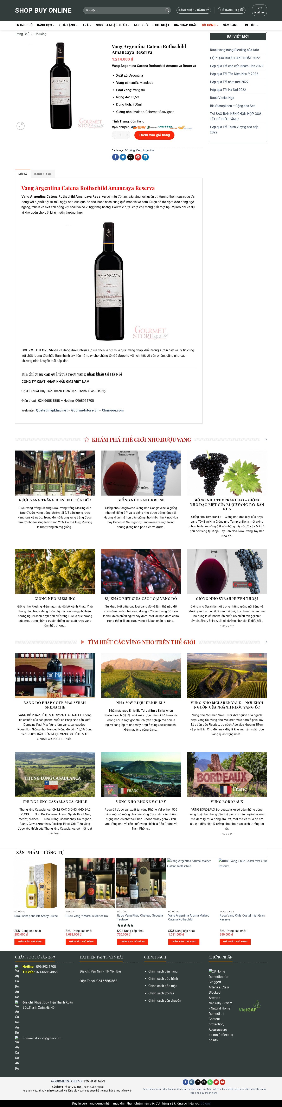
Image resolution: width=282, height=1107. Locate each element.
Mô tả (22, 174)
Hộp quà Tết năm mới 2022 (229, 82)
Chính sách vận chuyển (164, 1000)
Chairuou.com (113, 410)
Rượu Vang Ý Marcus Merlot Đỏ (87, 916)
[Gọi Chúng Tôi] (210, 1082)
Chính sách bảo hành (163, 979)
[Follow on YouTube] (222, 1082)
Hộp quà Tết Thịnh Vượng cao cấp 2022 (234, 129)
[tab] (22, 174)
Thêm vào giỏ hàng (154, 135)
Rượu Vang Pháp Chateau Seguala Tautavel (140, 917)
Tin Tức (249, 25)
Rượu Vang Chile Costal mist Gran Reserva (242, 917)
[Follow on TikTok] (198, 1082)
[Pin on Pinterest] (138, 157)
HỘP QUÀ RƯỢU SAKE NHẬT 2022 (235, 58)
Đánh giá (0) (43, 174)
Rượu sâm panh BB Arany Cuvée (36, 916)
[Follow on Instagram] (191, 1082)
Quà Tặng (67, 25)
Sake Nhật (161, 25)
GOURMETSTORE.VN (67, 1081)
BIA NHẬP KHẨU (185, 25)
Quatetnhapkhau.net (52, 410)
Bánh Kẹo (44, 25)
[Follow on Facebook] (185, 1082)
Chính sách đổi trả (161, 993)
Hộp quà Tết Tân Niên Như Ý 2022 (234, 74)
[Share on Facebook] (115, 157)
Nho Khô (141, 25)
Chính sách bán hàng (163, 971)
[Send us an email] (204, 1082)
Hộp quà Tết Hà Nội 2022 (228, 90)
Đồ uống (209, 25)
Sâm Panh (230, 25)
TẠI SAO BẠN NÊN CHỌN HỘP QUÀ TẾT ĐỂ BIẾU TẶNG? (235, 116)
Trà (85, 25)
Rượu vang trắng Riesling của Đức (234, 50)
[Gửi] (167, 10)
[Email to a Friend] (130, 157)
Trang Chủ (24, 25)
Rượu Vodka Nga (222, 98)
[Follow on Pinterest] (216, 1082)
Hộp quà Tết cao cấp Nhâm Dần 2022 (236, 66)
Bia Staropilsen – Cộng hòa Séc (232, 106)
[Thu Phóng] (21, 126)
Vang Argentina (145, 150)
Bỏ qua (205, 1103)
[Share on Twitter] (123, 157)
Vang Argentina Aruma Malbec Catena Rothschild (188, 917)
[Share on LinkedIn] (145, 157)
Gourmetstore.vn (84, 410)
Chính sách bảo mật (162, 986)
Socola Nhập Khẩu (111, 25)
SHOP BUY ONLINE (43, 10)
